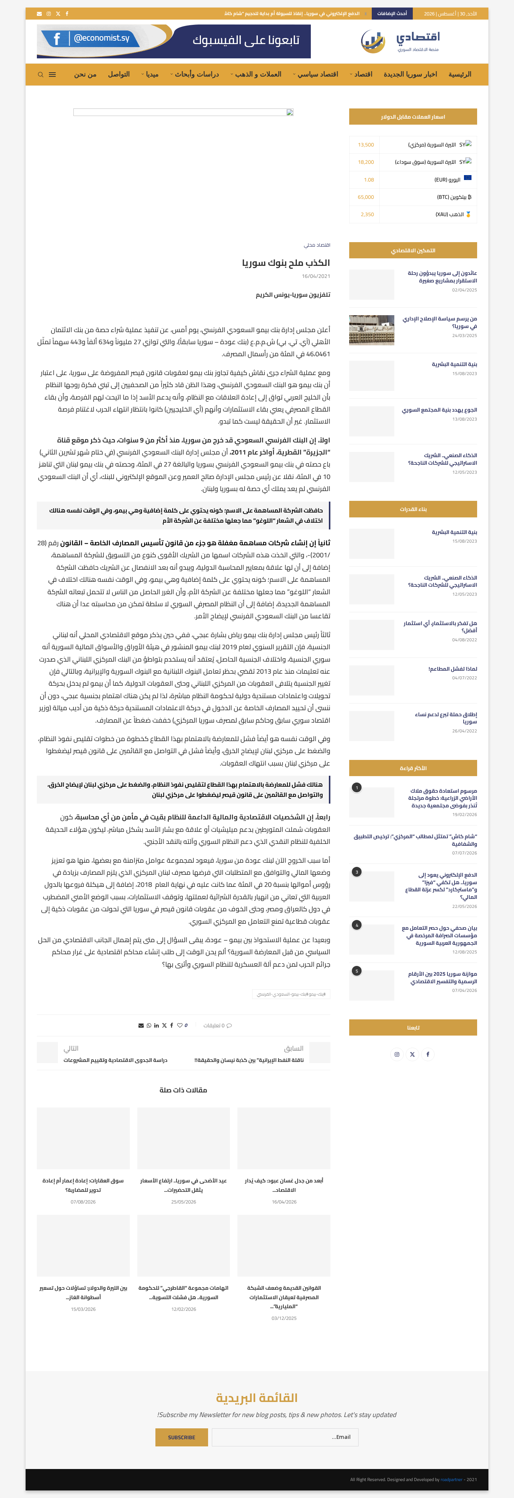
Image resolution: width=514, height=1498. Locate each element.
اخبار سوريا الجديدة (410, 74)
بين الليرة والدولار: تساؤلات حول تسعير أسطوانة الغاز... (83, 1292)
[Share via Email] (141, 1025)
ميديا (152, 74)
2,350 (367, 214)
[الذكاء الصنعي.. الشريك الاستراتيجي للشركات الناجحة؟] (371, 467)
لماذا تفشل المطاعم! (453, 669)
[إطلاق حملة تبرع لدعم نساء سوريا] (371, 726)
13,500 (366, 144)
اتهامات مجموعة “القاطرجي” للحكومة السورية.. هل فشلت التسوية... (183, 1292)
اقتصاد (363, 74)
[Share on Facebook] (171, 1025)
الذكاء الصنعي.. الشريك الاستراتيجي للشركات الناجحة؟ (442, 459)
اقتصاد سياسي (318, 74)
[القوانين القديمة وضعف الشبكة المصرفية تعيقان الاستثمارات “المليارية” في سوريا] (283, 1246)
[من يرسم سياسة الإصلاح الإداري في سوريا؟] (371, 330)
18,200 (366, 162)
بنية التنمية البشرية (454, 364)
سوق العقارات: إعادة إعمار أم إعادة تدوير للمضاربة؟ (83, 1185)
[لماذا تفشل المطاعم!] (371, 680)
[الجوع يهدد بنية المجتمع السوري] (371, 421)
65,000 (366, 197)
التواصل (119, 74)
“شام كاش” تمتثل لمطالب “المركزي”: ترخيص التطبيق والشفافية (415, 840)
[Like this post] (179, 1025)
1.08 (369, 180)
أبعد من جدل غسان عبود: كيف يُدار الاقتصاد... (284, 1185)
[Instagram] (49, 14)
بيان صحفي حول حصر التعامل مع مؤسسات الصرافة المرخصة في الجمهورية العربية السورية (439, 935)
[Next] (366, 14)
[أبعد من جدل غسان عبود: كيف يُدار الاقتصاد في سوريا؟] (283, 1138)
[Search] (40, 74)
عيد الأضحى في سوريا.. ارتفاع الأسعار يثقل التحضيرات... (183, 1185)
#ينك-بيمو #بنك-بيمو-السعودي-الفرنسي (291, 994)
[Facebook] (66, 14)
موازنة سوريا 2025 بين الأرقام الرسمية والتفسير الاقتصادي (442, 977)
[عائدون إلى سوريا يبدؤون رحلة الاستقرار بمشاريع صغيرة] (371, 285)
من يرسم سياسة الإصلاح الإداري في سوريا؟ (440, 322)
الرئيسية (460, 74)
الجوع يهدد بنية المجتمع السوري (439, 410)
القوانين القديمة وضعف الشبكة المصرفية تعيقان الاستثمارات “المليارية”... (284, 1297)
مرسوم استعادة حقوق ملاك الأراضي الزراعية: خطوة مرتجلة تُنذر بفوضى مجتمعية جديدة (442, 798)
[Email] (39, 14)
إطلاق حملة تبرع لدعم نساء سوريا (446, 718)
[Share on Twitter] (164, 1025)
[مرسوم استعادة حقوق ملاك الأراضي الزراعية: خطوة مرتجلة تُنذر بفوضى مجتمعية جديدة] (371, 802)
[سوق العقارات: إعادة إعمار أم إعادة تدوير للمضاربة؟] (83, 1138)
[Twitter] (58, 14)
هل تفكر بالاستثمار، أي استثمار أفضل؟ (440, 627)
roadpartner (451, 1479)
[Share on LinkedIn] (156, 1025)
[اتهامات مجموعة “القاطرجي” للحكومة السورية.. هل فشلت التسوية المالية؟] (183, 1246)
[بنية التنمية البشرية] (371, 376)
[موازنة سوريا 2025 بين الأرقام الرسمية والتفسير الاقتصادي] (371, 985)
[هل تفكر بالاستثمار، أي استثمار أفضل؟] (371, 635)
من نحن (85, 74)
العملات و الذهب (258, 74)
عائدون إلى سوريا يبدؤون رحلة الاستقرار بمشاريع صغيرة (442, 277)
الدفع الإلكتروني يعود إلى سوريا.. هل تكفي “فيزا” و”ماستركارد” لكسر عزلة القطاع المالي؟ (441, 886)
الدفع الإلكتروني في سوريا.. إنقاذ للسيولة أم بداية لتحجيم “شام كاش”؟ (289, 13)
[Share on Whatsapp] (149, 1025)
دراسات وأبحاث (197, 74)
